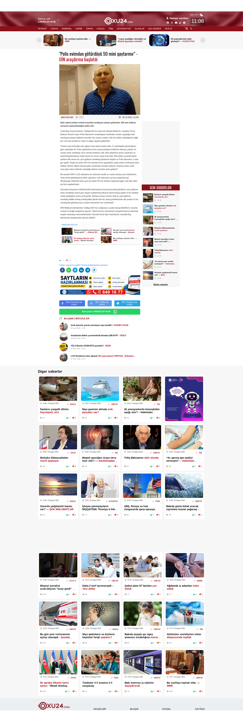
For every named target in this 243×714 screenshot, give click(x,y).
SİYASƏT (42, 28)
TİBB (110, 28)
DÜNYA (54, 28)
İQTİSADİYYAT (124, 28)
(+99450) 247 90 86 (47, 22)
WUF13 (168, 28)
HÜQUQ (101, 28)
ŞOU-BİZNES (154, 28)
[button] (203, 40)
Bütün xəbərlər (161, 284)
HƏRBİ (79, 28)
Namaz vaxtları (178, 18)
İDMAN (89, 28)
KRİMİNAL (67, 28)
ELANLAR (139, 28)
